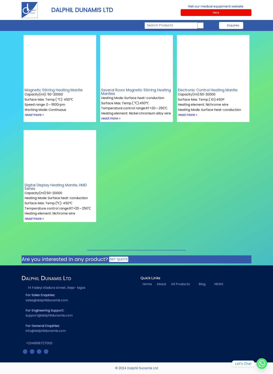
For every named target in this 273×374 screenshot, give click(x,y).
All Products (180, 284)
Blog (202, 284)
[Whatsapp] (261, 363)
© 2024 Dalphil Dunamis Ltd (136, 368)
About (161, 284)
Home (147, 284)
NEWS (218, 284)
